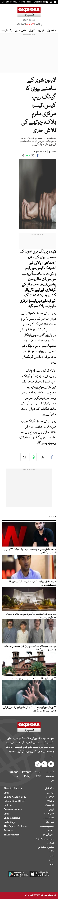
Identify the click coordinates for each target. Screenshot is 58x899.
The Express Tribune (15, 826)
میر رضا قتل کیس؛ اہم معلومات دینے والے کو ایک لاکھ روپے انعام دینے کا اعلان (30, 551)
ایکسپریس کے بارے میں (49, 776)
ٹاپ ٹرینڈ (50, 822)
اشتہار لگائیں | (21, 24)
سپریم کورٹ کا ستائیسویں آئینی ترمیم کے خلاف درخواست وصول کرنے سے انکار (31, 615)
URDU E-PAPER (25, 2)
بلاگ (52, 851)
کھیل (31, 31)
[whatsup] (33, 457)
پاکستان (8, 31)
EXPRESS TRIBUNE (9, 2)
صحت (51, 830)
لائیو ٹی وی (30, 24)
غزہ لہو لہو (49, 797)
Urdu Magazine (12, 818)
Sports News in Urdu (15, 797)
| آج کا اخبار (38, 24)
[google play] (19, 875)
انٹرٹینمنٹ (49, 814)
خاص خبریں (20, 31)
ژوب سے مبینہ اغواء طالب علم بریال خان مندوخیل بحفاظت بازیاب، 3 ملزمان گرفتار (30, 648)
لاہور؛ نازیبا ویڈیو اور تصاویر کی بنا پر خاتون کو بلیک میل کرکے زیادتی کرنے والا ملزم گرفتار (29, 709)
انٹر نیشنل (49, 805)
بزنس (52, 856)
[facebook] (51, 457)
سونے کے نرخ (48, 835)
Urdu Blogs (9, 822)
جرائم (52, 864)
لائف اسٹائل (49, 818)
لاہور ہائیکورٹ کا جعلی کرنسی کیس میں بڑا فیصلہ (34, 679)
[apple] (40, 875)
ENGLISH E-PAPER (41, 2)
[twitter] (42, 457)
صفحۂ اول (51, 31)
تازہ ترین (41, 31)
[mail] (24, 457)
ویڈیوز (51, 860)
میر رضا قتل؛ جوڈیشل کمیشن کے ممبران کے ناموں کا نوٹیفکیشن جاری (32, 583)
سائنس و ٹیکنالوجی (45, 847)
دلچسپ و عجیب (47, 826)
